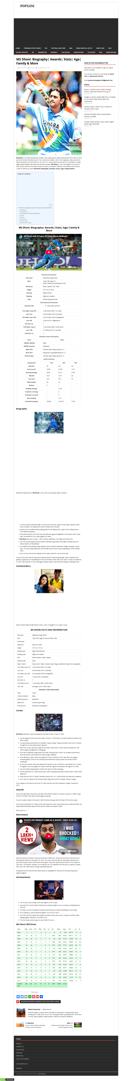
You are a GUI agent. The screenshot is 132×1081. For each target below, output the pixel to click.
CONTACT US (20, 1046)
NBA (70, 48)
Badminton (42, 52)
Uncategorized (42, 68)
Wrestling (100, 48)
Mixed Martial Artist (84, 48)
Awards (22, 217)
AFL (33, 52)
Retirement (23, 219)
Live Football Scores (22, 1064)
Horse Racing (79, 52)
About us (18, 1043)
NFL (46, 48)
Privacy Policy (20, 1050)
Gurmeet (31, 68)
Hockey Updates (22, 52)
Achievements (24, 221)
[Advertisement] (66, 31)
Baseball (54, 52)
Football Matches (58, 48)
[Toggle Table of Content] (49, 205)
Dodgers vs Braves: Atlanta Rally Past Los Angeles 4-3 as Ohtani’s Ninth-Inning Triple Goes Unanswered (100, 99)
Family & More (24, 211)
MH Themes (42, 1074)
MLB (100, 52)
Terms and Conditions (22, 1059)
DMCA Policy (19, 1056)
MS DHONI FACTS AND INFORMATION (30, 213)
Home (18, 48)
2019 (18, 980)
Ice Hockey (91, 52)
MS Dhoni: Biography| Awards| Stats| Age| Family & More (35, 208)
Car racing (65, 52)
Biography (23, 210)
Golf (110, 48)
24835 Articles (46, 1009)
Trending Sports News (32, 48)
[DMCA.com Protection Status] (7, 1080)
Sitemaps (19, 1068)
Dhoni (24, 810)
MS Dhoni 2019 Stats (25, 222)
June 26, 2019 (22, 68)
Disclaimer (19, 1053)
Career (22, 215)
